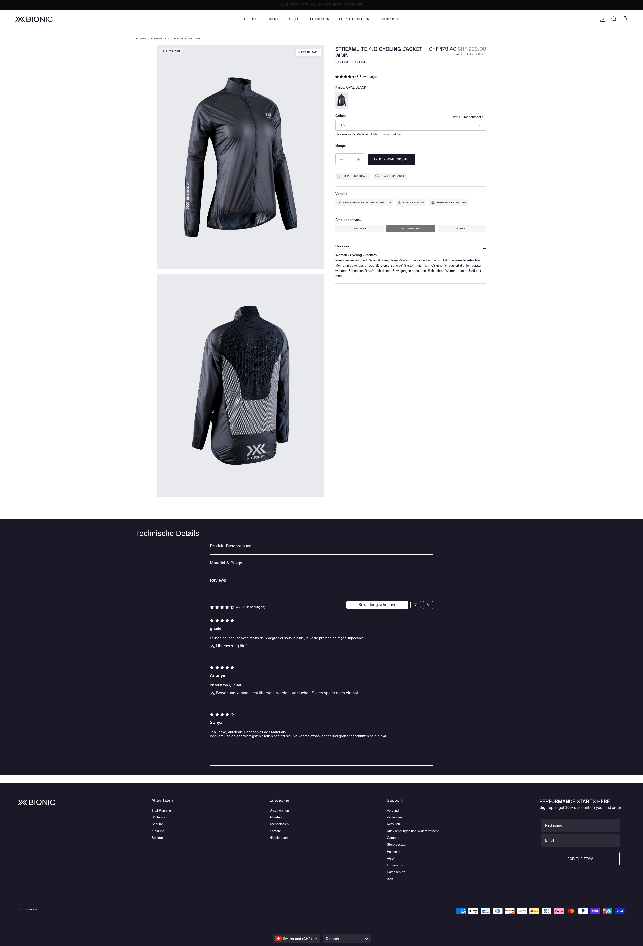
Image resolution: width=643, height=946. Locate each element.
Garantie (393, 838)
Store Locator (396, 844)
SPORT (294, 19)
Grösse (340, 116)
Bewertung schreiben (377, 605)
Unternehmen (279, 810)
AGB (390, 858)
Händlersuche (279, 838)
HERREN (250, 19)
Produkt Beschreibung (230, 546)
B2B (390, 879)
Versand (393, 810)
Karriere (275, 831)
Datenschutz (396, 872)
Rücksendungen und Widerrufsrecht (413, 831)
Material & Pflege (226, 563)
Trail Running (161, 810)
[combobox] (296, 939)
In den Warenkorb (391, 159)
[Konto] (602, 19)
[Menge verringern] (340, 159)
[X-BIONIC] (34, 19)
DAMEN (273, 19)
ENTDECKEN (389, 19)
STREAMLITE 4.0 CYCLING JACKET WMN (175, 38)
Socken (157, 838)
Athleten (276, 817)
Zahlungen (394, 817)
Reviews (218, 580)
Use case (342, 246)
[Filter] (415, 605)
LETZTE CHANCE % (354, 19)
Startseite (141, 38)
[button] (346, 77)
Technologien (279, 824)
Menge (340, 146)
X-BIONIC (32, 909)
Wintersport (160, 817)
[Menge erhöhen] (359, 159)
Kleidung (158, 831)
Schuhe (157, 824)
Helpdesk (393, 852)
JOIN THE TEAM (580, 858)
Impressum (395, 865)
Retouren (393, 824)
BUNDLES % (319, 19)
